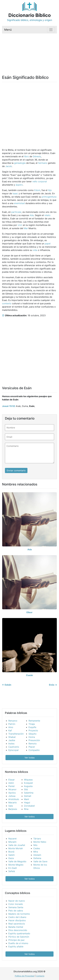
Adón (11, 783)
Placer (32, 746)
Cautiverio (13, 746)
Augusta (28, 786)
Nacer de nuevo (16, 900)
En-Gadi (12, 868)
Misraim (12, 841)
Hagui (27, 802)
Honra (32, 737)
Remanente (34, 720)
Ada (32, 215)
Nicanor (12, 789)
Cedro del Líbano (17, 917)
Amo (10, 727)
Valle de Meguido (17, 861)
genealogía (20, 163)
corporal (42, 181)
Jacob (8, 166)
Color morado (15, 904)
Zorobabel (29, 805)
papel (47, 243)
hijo (50, 190)
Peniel (11, 786)
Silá (26, 789)
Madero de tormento (19, 913)
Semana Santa (15, 907)
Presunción (34, 740)
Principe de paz (16, 940)
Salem (11, 855)
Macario (12, 802)
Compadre (34, 750)
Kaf (10, 730)
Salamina (28, 792)
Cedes (36, 848)
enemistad (19, 203)
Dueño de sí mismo (18, 943)
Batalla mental (15, 927)
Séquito (32, 733)
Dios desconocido (17, 930)
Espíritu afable (15, 946)
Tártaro (37, 838)
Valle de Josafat (16, 845)
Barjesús (12, 809)
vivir (20, 225)
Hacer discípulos (17, 920)
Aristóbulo (13, 799)
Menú (8, 29)
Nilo (35, 845)
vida (35, 250)
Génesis (37, 156)
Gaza (11, 858)
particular (16, 212)
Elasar (11, 779)
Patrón (11, 724)
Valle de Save (40, 861)
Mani (26, 799)
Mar (26, 228)
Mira (35, 851)
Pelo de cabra (15, 910)
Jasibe (11, 740)
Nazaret (12, 838)
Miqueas (28, 779)
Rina (26, 809)
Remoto (33, 743)
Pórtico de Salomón (18, 936)
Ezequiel (28, 783)
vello (34, 181)
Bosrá (11, 851)
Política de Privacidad (24, 976)
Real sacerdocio (16, 923)
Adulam (37, 855)
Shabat (12, 737)
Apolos (12, 792)
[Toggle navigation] (51, 29)
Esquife (32, 727)
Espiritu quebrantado (19, 933)
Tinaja (32, 724)
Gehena (37, 858)
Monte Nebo (39, 841)
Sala (10, 805)
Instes (11, 743)
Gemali (27, 796)
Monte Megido (15, 864)
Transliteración (16, 733)
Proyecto (33, 730)
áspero (19, 184)
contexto (6, 303)
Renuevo (12, 720)
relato (47, 215)
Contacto (40, 976)
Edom (37, 190)
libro (26, 156)
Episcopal (13, 750)
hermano (42, 163)
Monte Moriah (15, 848)
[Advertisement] (29, 51)
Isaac (15, 193)
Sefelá (11, 871)
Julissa (11, 796)
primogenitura (49, 196)
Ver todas (30, 757)
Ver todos (29, 816)
